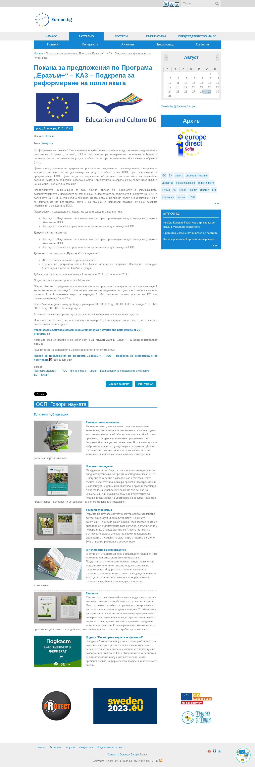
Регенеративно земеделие (102, 422)
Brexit (182, 189)
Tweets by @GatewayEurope (178, 106)
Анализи (127, 44)
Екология (92, 593)
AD (174, 189)
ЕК (170, 175)
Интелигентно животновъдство (106, 549)
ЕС (35, 374)
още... (217, 203)
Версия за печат (119, 383)
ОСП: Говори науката (61, 404)
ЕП (214, 189)
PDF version (145, 383)
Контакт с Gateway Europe (123, 754)
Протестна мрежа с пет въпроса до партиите (190, 232)
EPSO (191, 197)
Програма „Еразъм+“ (46, 370)
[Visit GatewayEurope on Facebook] (214, 750)
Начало (51, 36)
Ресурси (121, 36)
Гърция (192, 189)
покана (181, 197)
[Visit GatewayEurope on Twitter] (219, 750)
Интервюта (90, 44)
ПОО (64, 370)
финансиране (78, 370)
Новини (52, 44)
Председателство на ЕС (197, 36)
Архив (191, 120)
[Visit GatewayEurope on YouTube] (209, 750)
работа (179, 175)
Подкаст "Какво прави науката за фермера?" (114, 637)
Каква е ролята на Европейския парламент (189, 239)
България (168, 197)
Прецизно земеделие (99, 466)
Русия (166, 189)
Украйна (204, 189)
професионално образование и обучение (124, 370)
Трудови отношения (99, 509)
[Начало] (95, 19)
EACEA (44, 374)
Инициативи (156, 36)
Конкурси (47, 143)
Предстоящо (165, 44)
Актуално (86, 36)
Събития (202, 44)
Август (191, 57)
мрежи (93, 370)
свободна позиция (197, 175)
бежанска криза (185, 182)
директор (167, 182)
